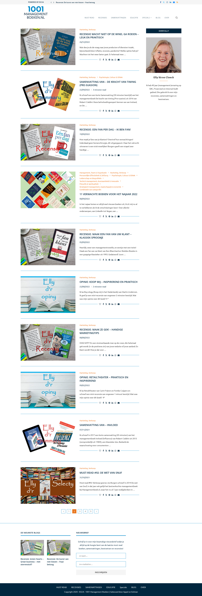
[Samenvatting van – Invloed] (48, 437)
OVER (166, 17)
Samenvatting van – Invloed (99, 425)
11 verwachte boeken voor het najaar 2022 (108, 194)
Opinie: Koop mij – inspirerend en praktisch (109, 281)
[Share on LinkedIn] (112, 59)
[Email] (174, 2)
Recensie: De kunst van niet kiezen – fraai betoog (58, 562)
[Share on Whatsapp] (115, 59)
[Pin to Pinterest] (109, 59)
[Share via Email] (119, 59)
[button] (51, 2)
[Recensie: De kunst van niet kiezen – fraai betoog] (58, 548)
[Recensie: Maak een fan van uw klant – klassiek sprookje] (48, 247)
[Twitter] (164, 2)
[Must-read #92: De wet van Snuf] (48, 485)
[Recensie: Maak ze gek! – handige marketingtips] (48, 342)
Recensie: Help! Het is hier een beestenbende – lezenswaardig (80, 2)
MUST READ (89, 17)
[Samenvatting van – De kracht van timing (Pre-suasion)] (48, 94)
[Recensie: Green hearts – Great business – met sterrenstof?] (32, 548)
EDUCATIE (134, 17)
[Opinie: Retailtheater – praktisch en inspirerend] (48, 390)
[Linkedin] (170, 2)
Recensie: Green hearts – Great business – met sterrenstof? (32, 562)
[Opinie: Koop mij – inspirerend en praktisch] (48, 294)
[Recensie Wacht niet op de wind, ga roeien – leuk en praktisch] (48, 46)
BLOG (158, 17)
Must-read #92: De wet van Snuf (101, 472)
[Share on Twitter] (106, 59)
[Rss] (177, 2)
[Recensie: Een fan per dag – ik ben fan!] (48, 142)
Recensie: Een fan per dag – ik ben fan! (105, 129)
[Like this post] (100, 59)
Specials (146, 17)
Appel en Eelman (130, 592)
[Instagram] (167, 2)
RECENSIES (102, 17)
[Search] (176, 18)
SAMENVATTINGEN (118, 17)
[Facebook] (160, 2)
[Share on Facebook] (103, 59)
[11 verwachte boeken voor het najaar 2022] (48, 190)
